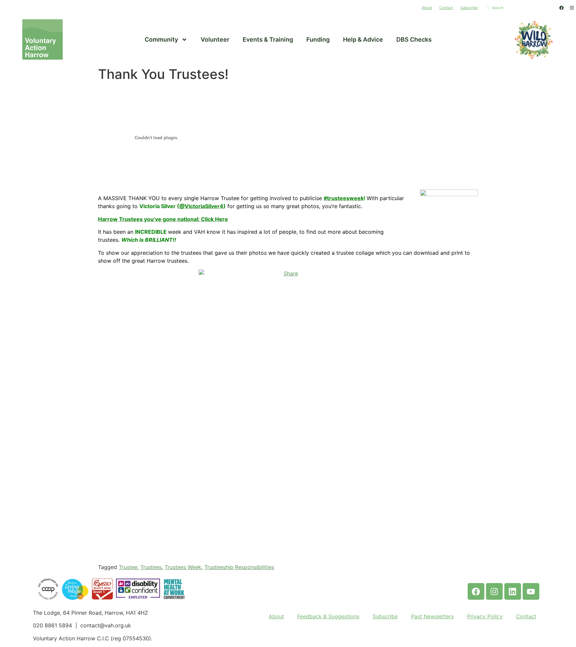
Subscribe (469, 7)
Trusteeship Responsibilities (239, 567)
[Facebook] (561, 7)
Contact (446, 7)
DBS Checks (414, 39)
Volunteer (215, 39)
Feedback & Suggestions (328, 616)
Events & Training (268, 39)
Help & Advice (363, 39)
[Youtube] (531, 591)
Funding (318, 39)
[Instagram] (571, 7)
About (427, 7)
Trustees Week (183, 567)
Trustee (128, 567)
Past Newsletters (432, 616)
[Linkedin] (512, 591)
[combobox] (519, 7)
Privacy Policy (485, 616)
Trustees (151, 567)
